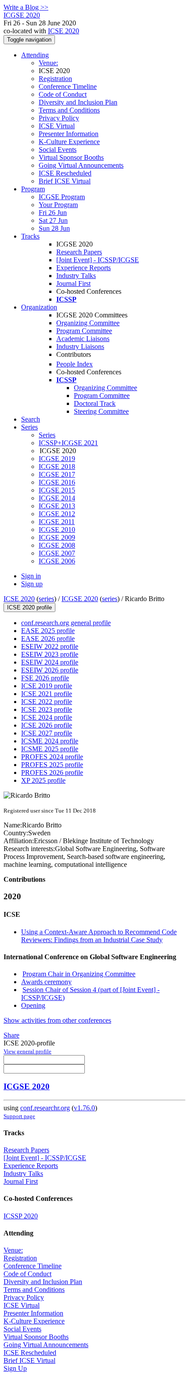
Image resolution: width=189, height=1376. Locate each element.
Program (33, 189)
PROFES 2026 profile (52, 772)
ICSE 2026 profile (46, 725)
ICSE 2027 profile (46, 733)
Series (47, 435)
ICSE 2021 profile (46, 693)
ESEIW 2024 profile (49, 662)
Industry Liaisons (80, 346)
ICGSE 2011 (57, 521)
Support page (19, 1116)
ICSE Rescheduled (65, 173)
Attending (35, 55)
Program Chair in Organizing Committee (78, 974)
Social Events (57, 149)
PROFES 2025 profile (52, 764)
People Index (74, 364)
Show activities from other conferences (57, 1020)
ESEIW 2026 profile (49, 670)
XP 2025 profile (43, 780)
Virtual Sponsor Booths (71, 157)
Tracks (30, 236)
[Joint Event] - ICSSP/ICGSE (97, 260)
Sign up (32, 584)
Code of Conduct (63, 94)
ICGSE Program (62, 197)
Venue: (48, 63)
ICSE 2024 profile (46, 717)
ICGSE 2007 (57, 553)
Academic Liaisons (82, 338)
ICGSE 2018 (57, 466)
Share (11, 1035)
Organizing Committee (88, 323)
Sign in (31, 576)
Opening (33, 1005)
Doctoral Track (95, 403)
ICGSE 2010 (57, 529)
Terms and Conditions (69, 110)
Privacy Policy (59, 118)
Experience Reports (83, 267)
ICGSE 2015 (57, 490)
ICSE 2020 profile (29, 607)
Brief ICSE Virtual (65, 181)
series (46, 598)
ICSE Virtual (57, 126)
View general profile (27, 1051)
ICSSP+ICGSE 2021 (68, 443)
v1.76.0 (84, 1108)
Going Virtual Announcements (81, 165)
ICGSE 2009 (57, 537)
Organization (39, 307)
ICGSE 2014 (57, 498)
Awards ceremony (46, 981)
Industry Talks (76, 275)
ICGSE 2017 (57, 474)
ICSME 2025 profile (49, 749)
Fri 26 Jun (53, 212)
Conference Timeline (68, 86)
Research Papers (79, 252)
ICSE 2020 (63, 31)
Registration (55, 78)
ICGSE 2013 (57, 506)
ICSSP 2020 (21, 1216)
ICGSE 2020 (80, 598)
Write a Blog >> (26, 7)
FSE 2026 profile (45, 678)
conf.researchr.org (45, 1108)
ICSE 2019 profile (46, 686)
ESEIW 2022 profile (49, 646)
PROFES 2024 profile (52, 756)
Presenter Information (68, 133)
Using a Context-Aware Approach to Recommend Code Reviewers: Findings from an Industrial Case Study (99, 935)
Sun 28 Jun (54, 228)
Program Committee (84, 330)
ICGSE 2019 (57, 458)
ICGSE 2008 (57, 545)
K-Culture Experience (69, 141)
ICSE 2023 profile (46, 709)
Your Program (58, 204)
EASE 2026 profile (48, 638)
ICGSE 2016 (57, 482)
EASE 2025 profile (48, 630)
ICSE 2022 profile (46, 701)
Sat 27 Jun (53, 220)
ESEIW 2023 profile (49, 654)
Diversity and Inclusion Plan (78, 102)
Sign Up (15, 1368)
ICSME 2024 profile (49, 741)
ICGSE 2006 (57, 561)
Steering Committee (101, 411)
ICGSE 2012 (57, 513)
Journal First (73, 283)
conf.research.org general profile (66, 622)
